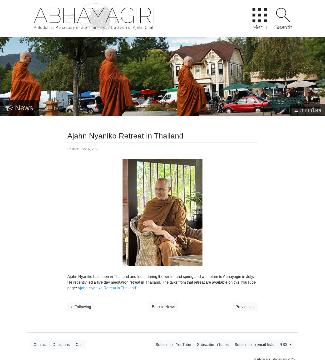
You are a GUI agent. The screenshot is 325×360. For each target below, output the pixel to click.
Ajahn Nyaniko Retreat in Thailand (107, 288)
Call (79, 345)
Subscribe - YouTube (173, 345)
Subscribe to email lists (254, 345)
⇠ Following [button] (80, 307)
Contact (40, 345)
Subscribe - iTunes (213, 345)
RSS (284, 345)
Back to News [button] (163, 307)
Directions (61, 345)
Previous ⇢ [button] (245, 307)
